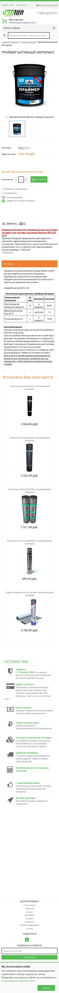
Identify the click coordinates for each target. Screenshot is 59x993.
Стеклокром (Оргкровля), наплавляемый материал (30, 387)
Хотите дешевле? (14, 197)
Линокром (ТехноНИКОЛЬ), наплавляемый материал (29, 490)
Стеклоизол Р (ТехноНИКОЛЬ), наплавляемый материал (29, 542)
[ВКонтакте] (21, 224)
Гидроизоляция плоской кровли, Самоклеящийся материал (29, 594)
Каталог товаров (11, 27)
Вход (40, 5)
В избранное (10, 193)
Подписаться (29, 957)
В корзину (41, 179)
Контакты (22, 5)
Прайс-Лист (8, 5)
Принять (46, 988)
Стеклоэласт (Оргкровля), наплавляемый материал (29, 439)
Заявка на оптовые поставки (20, 200)
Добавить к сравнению (15, 188)
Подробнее (7, 252)
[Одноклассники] (24, 224)
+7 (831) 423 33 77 (47, 13)
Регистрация (51, 5)
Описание (9, 263)
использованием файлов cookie (18, 981)
